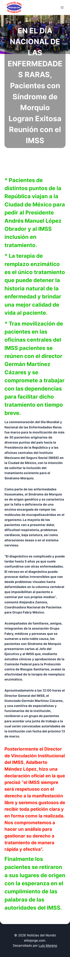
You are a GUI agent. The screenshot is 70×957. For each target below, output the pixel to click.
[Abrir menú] (62, 7)
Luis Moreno (48, 945)
